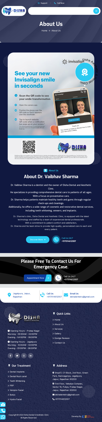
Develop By (77, 416)
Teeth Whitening (17, 381)
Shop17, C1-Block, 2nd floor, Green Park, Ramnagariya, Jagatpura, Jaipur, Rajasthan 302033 (70, 375)
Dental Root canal (18, 376)
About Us (59, 324)
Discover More (36, 239)
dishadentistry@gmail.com (82, 296)
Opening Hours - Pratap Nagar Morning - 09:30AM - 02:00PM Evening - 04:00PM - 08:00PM (24, 334)
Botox (12, 395)
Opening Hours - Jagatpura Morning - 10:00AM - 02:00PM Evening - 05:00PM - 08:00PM (22, 345)
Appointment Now (35, 278)
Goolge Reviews (62, 338)
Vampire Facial (17, 390)
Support (44, 3)
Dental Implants (17, 371)
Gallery (57, 333)
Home (44, 30)
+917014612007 (69, 241)
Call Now (60, 3)
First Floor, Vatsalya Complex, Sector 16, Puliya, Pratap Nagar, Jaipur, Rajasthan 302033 (67, 386)
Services (58, 329)
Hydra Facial (16, 399)
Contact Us (59, 343)
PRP (12, 385)
